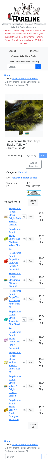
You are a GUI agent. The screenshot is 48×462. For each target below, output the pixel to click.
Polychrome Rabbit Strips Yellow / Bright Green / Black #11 (15, 386)
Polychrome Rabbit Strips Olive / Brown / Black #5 (15, 280)
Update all (33, 202)
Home (7, 75)
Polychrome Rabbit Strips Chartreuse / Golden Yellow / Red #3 (15, 239)
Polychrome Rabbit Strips (25, 78)
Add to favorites (33, 164)
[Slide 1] (27, 133)
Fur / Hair (23, 172)
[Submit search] (38, 66)
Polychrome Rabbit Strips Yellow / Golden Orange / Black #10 (15, 410)
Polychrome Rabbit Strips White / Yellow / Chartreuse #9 (15, 362)
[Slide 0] (21, 133)
